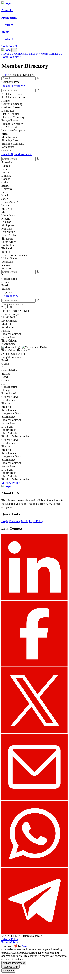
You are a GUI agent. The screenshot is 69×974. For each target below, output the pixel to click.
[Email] (34, 799)
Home (5, 74)
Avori (25, 946)
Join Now (15, 56)
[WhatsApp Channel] (34, 865)
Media (44, 53)
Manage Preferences (14, 963)
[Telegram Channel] (34, 932)
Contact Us (55, 53)
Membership (21, 53)
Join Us (13, 46)
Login (4, 46)
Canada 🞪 (7, 154)
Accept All (8, 970)
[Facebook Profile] (34, 665)
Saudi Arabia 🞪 (23, 154)
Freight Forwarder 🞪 (13, 85)
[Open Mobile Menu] (14, 50)
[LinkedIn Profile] (34, 599)
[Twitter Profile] (34, 732)
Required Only (10, 966)
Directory (34, 53)
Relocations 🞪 (9, 295)
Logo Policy (36, 521)
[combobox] (34, 90)
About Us (7, 53)
